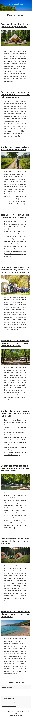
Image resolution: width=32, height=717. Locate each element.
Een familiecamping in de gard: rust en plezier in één (15, 25)
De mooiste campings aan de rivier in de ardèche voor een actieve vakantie (15, 468)
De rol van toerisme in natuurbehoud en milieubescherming (15, 94)
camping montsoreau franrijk (17, 397)
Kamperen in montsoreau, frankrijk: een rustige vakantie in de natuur (15, 343)
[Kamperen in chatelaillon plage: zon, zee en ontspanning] (15, 628)
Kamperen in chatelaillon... (9, 706)
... (14, 81)
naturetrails (12, 715)
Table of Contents (7, 687)
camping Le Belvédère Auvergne (15, 598)
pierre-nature (19, 715)
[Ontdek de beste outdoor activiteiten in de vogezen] (15, 160)
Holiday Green (21, 299)
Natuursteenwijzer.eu (10, 711)
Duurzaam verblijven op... (9, 702)
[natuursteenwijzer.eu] (16, 5)
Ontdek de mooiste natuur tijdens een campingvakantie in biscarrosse (15, 413)
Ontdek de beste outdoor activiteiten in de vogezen (15, 148)
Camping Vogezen (16, 204)
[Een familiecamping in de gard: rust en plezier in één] (15, 38)
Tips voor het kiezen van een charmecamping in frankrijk (15, 216)
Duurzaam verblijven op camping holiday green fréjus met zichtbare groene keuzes (15, 269)
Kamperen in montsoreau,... (9, 698)
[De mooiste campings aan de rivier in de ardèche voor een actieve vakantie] (15, 482)
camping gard (9, 81)
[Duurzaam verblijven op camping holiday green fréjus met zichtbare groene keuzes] (15, 285)
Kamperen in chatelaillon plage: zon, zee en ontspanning (15, 614)
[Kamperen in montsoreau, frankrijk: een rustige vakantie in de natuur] (15, 357)
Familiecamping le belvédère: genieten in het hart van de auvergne (15, 541)
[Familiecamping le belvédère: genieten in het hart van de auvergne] (15, 555)
